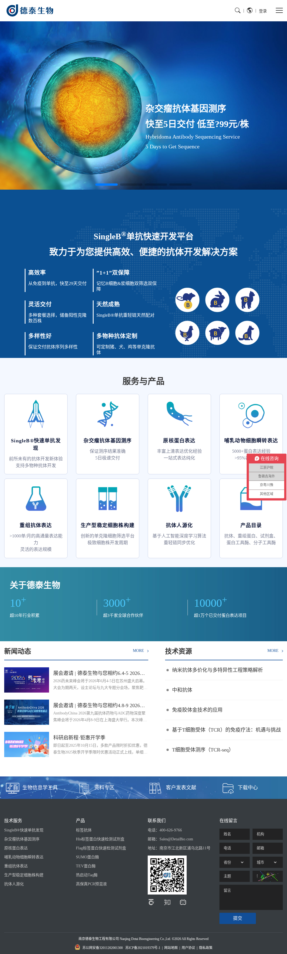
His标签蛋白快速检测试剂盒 (100, 839)
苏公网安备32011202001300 (102, 948)
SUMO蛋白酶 (87, 857)
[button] (106, 184)
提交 (237, 918)
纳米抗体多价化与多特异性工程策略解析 (217, 670)
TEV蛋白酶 (86, 866)
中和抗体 (182, 690)
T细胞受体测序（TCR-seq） (203, 750)
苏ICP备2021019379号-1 (142, 948)
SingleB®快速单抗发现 (23, 830)
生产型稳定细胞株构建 (23, 875)
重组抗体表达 (16, 866)
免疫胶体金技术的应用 (197, 710)
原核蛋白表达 (16, 848)
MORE (139, 651)
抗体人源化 (14, 884)
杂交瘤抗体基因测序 (22, 839)
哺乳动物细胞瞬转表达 (23, 857)
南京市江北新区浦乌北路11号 (184, 848)
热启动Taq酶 (87, 875)
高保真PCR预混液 (91, 884)
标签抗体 (84, 830)
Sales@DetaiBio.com (176, 839)
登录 (263, 11)
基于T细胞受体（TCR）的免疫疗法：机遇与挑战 (226, 730)
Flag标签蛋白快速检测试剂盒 (101, 848)
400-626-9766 (170, 830)
